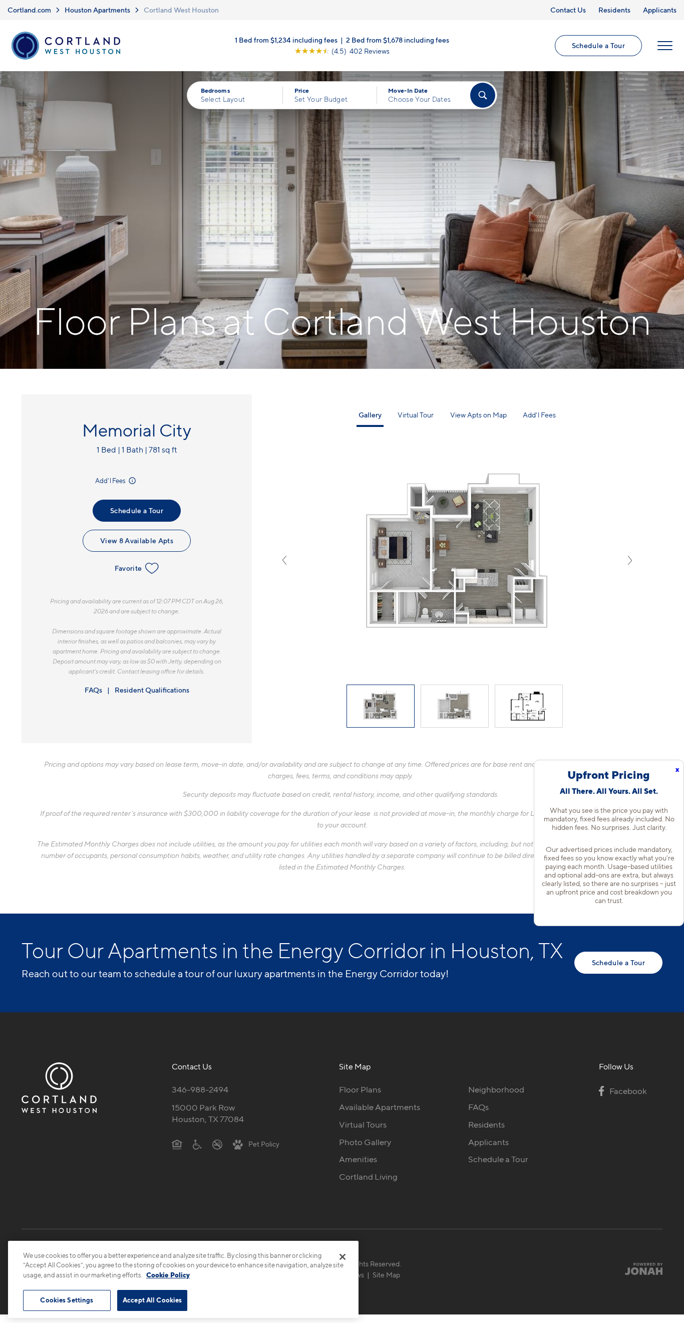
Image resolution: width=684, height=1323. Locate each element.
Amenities (358, 1159)
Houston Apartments (97, 10)
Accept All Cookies (152, 1300)
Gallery (370, 414)
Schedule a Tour (598, 45)
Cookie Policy (168, 1275)
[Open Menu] (664, 45)
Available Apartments (379, 1107)
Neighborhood (496, 1089)
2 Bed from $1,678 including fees (397, 40)
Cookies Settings (66, 1300)
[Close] (342, 1257)
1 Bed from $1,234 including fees (286, 40)
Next (629, 560)
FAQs (93, 690)
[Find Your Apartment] (482, 95)
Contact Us (568, 10)
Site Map (386, 1274)
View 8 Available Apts (136, 540)
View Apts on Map (478, 414)
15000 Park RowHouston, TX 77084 (208, 1113)
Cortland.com (29, 10)
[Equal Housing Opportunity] (177, 1144)
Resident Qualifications (152, 690)
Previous (284, 560)
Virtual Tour (416, 414)
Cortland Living (368, 1177)
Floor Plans (360, 1089)
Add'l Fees (111, 481)
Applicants (659, 10)
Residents (614, 10)
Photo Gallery (365, 1142)
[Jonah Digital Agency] (639, 1269)
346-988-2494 (200, 1089)
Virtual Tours (363, 1125)
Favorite (128, 568)
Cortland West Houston (181, 10)
